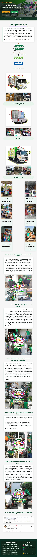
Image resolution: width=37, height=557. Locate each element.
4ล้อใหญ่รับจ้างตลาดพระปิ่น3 (14, 546)
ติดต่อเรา (20, 19)
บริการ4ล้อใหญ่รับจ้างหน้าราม (11, 542)
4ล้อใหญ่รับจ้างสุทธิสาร (6, 552)
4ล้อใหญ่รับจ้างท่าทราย (14, 544)
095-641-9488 (19, 46)
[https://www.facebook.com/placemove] (24, 549)
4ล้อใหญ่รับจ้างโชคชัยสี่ (6, 546)
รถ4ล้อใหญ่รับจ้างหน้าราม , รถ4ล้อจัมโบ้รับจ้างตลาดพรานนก (30, 246)
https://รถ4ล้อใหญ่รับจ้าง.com (29, 553)
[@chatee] (24, 547)
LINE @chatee (14, 12)
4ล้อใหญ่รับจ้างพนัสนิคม (14, 552)
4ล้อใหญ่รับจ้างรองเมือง (6, 548)
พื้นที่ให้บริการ (16, 19)
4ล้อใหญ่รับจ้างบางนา (14, 554)
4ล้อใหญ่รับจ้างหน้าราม (8, 19)
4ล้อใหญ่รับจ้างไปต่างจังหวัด (15, 548)
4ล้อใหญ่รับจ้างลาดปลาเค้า (6, 554)
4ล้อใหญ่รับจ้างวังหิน (5, 550)
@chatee (29, 547)
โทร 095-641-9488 (6, 12)
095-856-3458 (19, 49)
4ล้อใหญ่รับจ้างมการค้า (6, 544)
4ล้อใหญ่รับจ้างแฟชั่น (13, 550)
